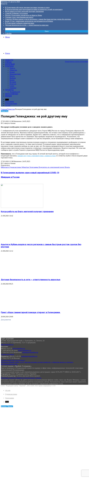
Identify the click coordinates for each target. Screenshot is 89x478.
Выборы (13, 78)
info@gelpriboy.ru (7, 344)
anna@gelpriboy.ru (24, 350)
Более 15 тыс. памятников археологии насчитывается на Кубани (29, 21)
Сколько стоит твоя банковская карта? (19, 17)
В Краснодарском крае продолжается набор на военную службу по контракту (34, 9)
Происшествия (15, 74)
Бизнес (12, 80)
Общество (13, 70)
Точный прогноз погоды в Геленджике (76, 61)
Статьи (8, 62)
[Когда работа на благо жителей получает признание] (22, 207)
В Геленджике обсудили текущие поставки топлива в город (27, 7)
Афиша (8, 96)
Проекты (9, 90)
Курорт (12, 72)
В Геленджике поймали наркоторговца (19, 23)
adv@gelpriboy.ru (19, 348)
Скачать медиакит (7, 354)
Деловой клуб (15, 92)
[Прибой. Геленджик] (17, 50)
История (13, 82)
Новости (9, 60)
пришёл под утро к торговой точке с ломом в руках (36, 156)
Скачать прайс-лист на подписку (13, 360)
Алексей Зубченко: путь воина (16, 13)
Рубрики (9, 66)
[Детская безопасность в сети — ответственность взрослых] (22, 275)
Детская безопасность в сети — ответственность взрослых (27, 25)
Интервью (10, 64)
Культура (13, 84)
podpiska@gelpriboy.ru (29, 356)
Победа (12, 68)
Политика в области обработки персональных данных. (21, 378)
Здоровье (13, 88)
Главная (4, 109)
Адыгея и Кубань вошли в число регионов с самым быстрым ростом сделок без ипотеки (38, 19)
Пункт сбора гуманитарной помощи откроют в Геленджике (31, 312)
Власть (12, 76)
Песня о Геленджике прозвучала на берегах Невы (23, 15)
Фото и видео (11, 94)
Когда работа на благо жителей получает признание (24, 11)
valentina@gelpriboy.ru (30, 352)
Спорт (12, 86)
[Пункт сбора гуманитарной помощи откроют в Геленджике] (22, 308)
